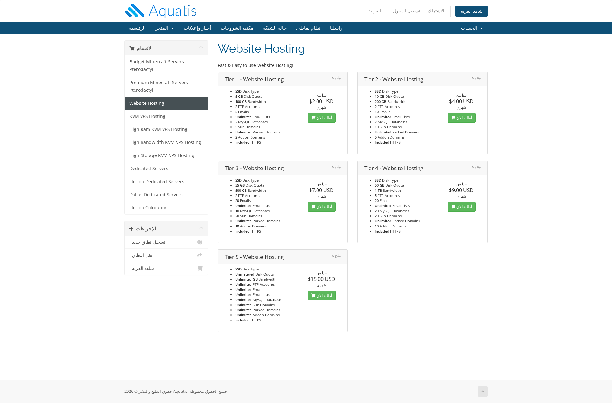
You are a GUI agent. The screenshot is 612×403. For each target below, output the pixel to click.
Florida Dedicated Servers (156, 181)
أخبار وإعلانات (197, 28)
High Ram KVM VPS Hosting (158, 129)
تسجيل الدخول (406, 11)
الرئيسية (137, 28)
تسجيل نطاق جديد (147, 242)
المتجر (163, 28)
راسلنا (336, 28)
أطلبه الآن (324, 117)
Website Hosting (146, 103)
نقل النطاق (140, 255)
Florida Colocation (148, 208)
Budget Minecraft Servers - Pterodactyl (158, 65)
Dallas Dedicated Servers (156, 195)
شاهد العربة (472, 11)
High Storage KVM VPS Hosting (161, 155)
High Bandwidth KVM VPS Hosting (165, 142)
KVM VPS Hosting (147, 116)
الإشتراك (436, 11)
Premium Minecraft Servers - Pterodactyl (160, 86)
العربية (375, 11)
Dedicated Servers (148, 168)
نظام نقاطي (308, 28)
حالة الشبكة (275, 28)
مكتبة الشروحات (237, 28)
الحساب (470, 28)
